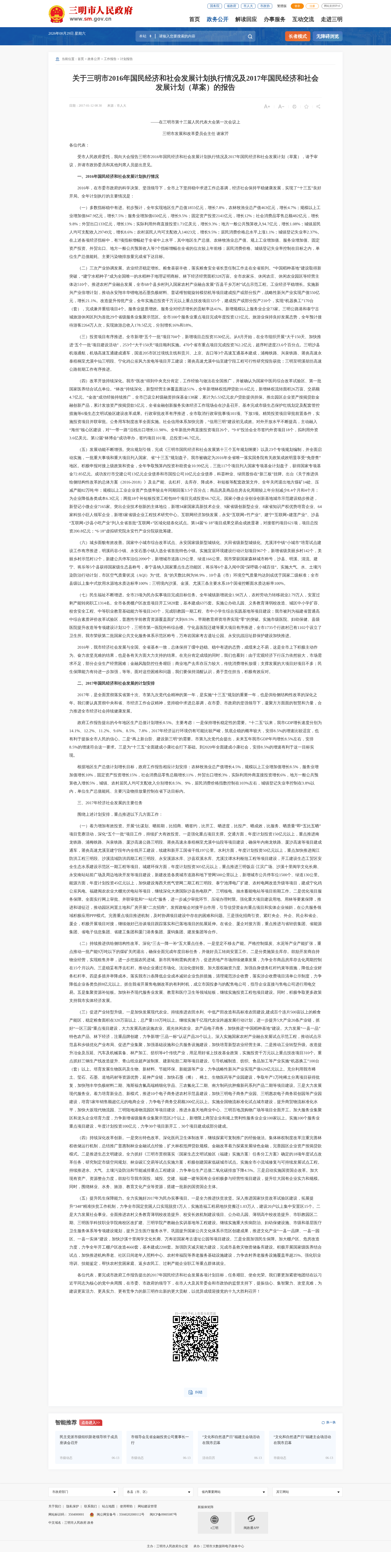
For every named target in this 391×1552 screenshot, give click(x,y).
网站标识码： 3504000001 (66, 1514)
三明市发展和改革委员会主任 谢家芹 (195, 133)
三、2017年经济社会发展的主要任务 (106, 803)
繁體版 (282, 6)
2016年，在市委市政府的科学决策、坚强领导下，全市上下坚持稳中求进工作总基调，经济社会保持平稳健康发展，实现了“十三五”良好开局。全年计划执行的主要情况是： (195, 192)
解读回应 (246, 19)
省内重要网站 (211, 1492)
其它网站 (282, 1492)
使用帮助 (126, 1506)
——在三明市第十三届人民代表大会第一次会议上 (195, 122)
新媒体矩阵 (206, 1507)
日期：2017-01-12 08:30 (85, 105)
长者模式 (298, 36)
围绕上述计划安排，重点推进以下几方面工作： (116, 814)
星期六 (80, 33)
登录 (297, 6)
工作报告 (110, 59)
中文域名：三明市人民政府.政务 (71, 1522)
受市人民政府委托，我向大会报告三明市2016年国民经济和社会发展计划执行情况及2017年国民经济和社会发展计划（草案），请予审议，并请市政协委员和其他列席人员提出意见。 (193, 160)
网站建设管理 (147, 1506)
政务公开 (218, 19)
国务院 (214, 6)
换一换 (331, 1422)
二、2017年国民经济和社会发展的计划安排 (116, 683)
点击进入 (90, 1422)
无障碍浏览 (327, 36)
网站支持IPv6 (332, 5)
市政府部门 (60, 1492)
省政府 (231, 6)
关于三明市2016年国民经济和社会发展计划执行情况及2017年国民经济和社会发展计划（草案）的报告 (195, 82)
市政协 (265, 6)
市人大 (248, 6)
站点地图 (108, 1506)
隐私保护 (72, 1506)
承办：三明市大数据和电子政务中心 (218, 1546)
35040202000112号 (131, 1514)
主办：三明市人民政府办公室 (167, 1546)
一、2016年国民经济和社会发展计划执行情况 (118, 176)
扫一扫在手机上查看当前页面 (195, 1313)
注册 (312, 6)
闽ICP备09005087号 (163, 1514)
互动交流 (303, 19)
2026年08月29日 (61, 33)
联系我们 (90, 1506)
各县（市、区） (138, 1492)
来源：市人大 (116, 105)
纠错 (195, 1392)
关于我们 (54, 1506)
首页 (194, 19)
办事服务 (275, 19)
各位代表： (79, 145)
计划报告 (126, 59)
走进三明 (332, 19)
